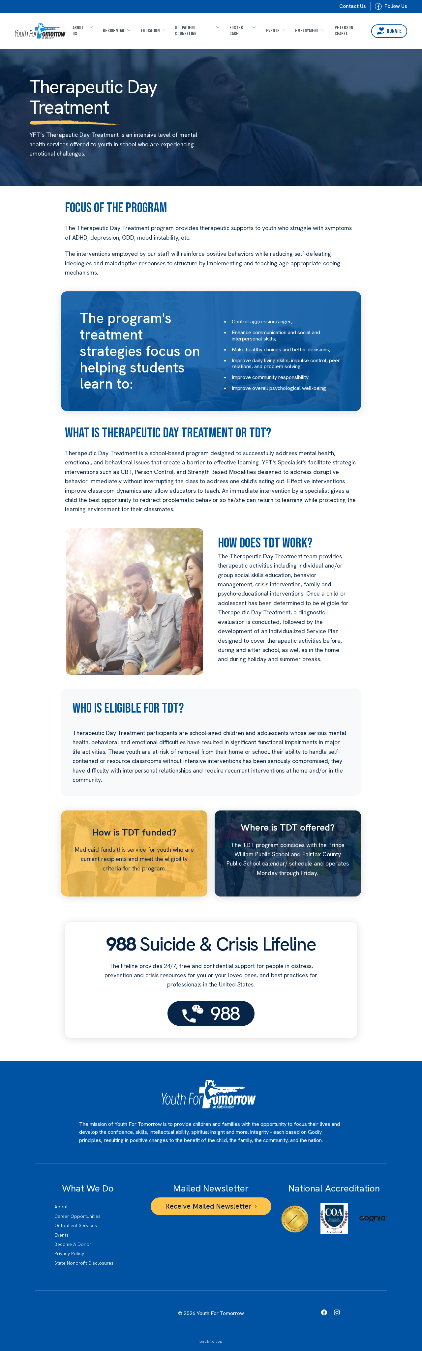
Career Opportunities (77, 1216)
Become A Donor (72, 1244)
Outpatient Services (75, 1225)
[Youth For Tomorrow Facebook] (324, 1312)
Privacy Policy (69, 1253)
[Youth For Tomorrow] (40, 31)
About (61, 1207)
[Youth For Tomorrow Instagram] (337, 1312)
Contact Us (352, 6)
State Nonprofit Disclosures (83, 1263)
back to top (211, 1341)
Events (61, 1235)
